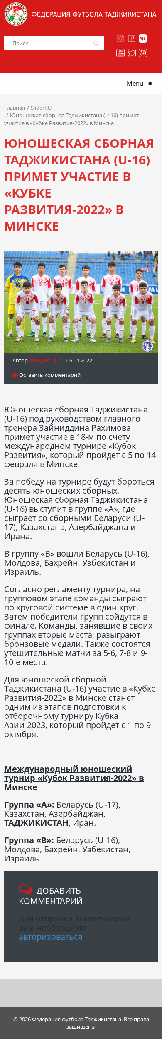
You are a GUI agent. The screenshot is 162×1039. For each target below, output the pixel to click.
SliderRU (41, 107)
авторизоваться (51, 936)
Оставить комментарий (49, 374)
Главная (14, 107)
